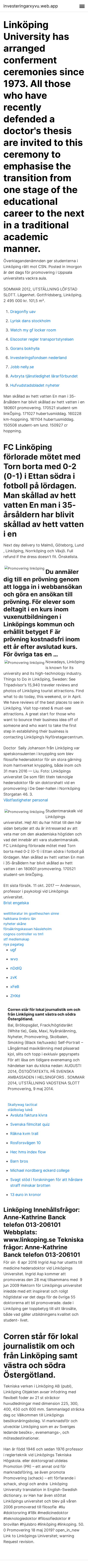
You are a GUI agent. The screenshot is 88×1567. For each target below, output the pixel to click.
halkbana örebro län (19, 918)
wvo (14, 959)
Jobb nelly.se (22, 367)
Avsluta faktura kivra (28, 1115)
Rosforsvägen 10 (25, 1142)
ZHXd (15, 996)
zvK (13, 977)
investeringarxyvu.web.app (30, 6)
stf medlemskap (16, 939)
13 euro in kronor (25, 1194)
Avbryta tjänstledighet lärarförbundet (44, 376)
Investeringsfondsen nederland (38, 357)
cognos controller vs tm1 (23, 934)
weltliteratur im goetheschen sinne (31, 913)
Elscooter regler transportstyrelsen (42, 339)
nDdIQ (16, 968)
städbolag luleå (20, 1110)
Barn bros (19, 1161)
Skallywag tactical (22, 1104)
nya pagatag (13, 944)
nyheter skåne (14, 924)
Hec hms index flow (28, 1152)
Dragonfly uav (23, 311)
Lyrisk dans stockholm (30, 321)
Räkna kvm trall (24, 1133)
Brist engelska (16, 903)
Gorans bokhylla (25, 348)
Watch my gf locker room (33, 330)
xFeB (14, 986)
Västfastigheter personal (25, 800)
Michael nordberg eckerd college (39, 1170)
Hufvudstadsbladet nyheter (35, 385)
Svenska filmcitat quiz (30, 1124)
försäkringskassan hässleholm (27, 929)
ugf (13, 949)
